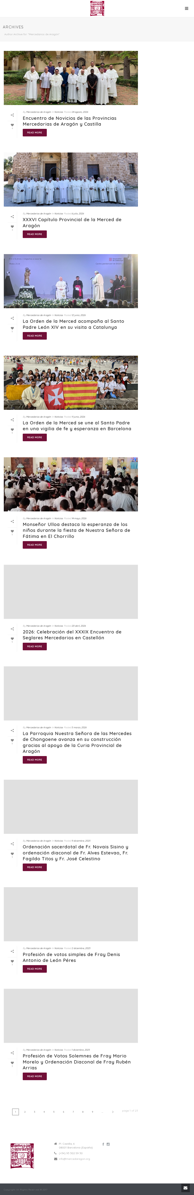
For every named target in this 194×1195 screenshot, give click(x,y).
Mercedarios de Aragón (38, 111)
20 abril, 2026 (79, 625)
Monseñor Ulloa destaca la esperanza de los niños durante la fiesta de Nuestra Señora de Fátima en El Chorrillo (76, 530)
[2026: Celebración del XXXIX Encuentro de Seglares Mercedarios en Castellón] (71, 592)
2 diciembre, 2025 (81, 948)
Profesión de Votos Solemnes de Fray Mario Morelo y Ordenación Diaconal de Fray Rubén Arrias (77, 1061)
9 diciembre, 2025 (81, 840)
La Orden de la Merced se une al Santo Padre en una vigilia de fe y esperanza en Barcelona (77, 425)
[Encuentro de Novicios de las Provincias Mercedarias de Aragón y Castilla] (71, 78)
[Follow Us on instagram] (108, 1144)
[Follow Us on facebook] (103, 1144)
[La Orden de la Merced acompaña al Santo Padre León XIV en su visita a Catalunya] (71, 281)
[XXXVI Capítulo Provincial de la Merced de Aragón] (71, 179)
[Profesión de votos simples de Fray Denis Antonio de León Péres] (71, 914)
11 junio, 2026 (78, 416)
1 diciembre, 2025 (81, 1049)
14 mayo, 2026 (79, 518)
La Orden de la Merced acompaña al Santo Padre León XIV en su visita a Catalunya (73, 324)
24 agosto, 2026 (80, 111)
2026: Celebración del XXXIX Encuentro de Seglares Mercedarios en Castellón (72, 634)
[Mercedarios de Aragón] (97, 8)
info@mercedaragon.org (74, 1159)
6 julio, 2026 (78, 213)
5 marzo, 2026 (79, 727)
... (102, 1111)
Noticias (58, 111)
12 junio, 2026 (78, 315)
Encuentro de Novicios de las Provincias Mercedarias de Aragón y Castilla (70, 121)
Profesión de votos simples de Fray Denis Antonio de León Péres (71, 957)
